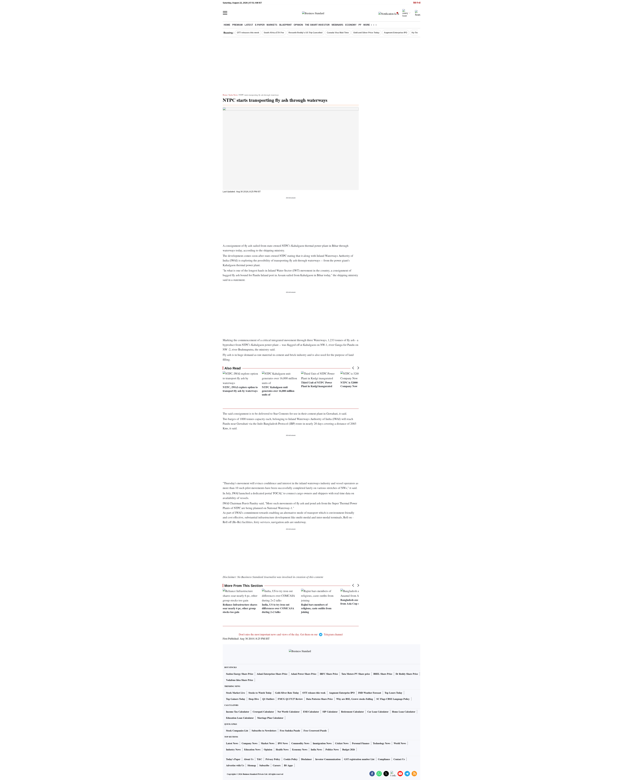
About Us (248, 759)
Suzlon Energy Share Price (239, 674)
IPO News (283, 743)
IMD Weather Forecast (369, 692)
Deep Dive (254, 699)
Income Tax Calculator (237, 711)
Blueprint (285, 25)
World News (400, 743)
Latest (249, 25)
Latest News (232, 743)
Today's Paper (233, 759)
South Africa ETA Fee (274, 32)
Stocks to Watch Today (260, 692)
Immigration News (322, 743)
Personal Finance (360, 743)
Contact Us (399, 759)
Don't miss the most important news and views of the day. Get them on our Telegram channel (291, 634)
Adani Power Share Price (303, 674)
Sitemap (251, 765)
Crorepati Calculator (263, 711)
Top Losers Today (393, 692)
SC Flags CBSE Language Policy (393, 699)
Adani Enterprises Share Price (272, 674)
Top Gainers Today (235, 699)
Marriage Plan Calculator (270, 718)
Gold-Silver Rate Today (287, 692)
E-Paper (260, 25)
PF (360, 25)
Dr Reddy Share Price (407, 674)
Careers (276, 765)
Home (227, 25)
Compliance (384, 759)
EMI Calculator (311, 711)
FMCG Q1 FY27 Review (290, 699)
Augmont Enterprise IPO (395, 32)
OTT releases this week (248, 32)
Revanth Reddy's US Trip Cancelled (305, 32)
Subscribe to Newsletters (264, 730)
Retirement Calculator (352, 711)
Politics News (332, 749)
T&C (259, 759)
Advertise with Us (235, 765)
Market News (267, 743)
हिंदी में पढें (416, 3)
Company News (249, 743)
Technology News (381, 743)
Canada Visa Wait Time (338, 32)
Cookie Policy (291, 759)
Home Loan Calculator (403, 711)
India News (233, 95)
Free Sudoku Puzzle (290, 730)
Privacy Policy (273, 759)
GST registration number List (359, 759)
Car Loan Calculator (377, 711)
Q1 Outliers (268, 699)
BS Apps (288, 765)
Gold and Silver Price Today (366, 32)
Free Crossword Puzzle (315, 730)
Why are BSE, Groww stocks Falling (354, 699)
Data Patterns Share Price (319, 699)
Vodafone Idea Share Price (239, 680)
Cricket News (341, 743)
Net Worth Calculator (288, 711)
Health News (282, 749)
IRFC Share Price (329, 674)
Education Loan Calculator (240, 718)
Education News (252, 749)
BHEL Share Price (382, 674)
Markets (272, 25)
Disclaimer (306, 759)
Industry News (233, 749)
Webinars (337, 25)
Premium (237, 25)
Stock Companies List (237, 730)
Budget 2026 (348, 749)
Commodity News (300, 743)
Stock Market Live (235, 692)
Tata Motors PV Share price (355, 674)
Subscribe (264, 765)
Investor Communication (328, 759)
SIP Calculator (330, 711)
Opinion (298, 25)
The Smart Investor (317, 25)
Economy (350, 25)
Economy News (299, 749)
